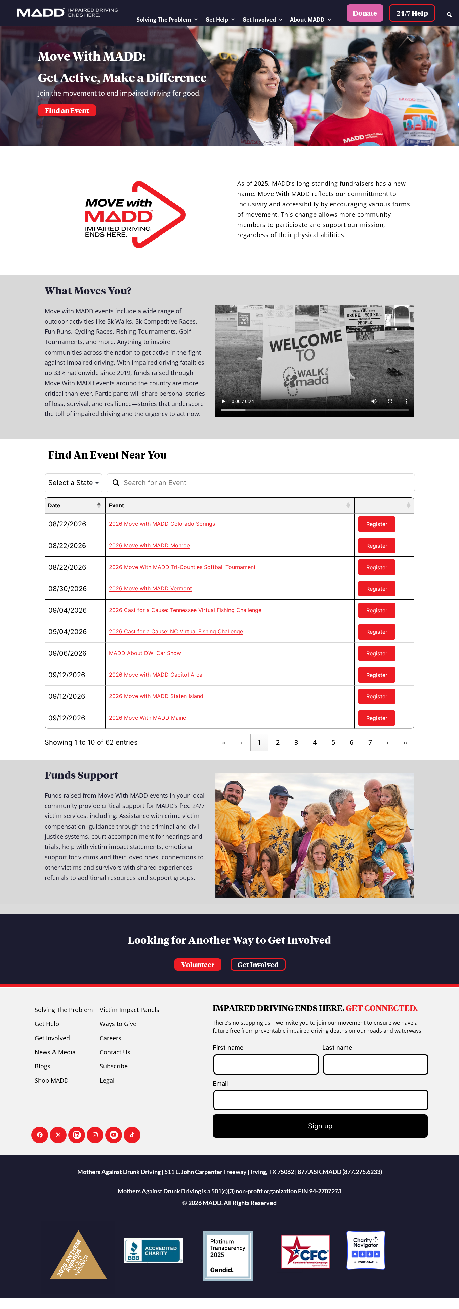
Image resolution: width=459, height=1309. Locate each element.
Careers (110, 1038)
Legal (107, 1080)
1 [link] (259, 742)
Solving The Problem (164, 19)
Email (220, 1083)
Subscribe (114, 1066)
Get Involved (259, 19)
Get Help (216, 19)
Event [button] (116, 505)
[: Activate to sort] (384, 505)
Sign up (320, 1126)
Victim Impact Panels (129, 1010)
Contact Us (115, 1052)
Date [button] (54, 505)
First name (228, 1047)
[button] (197, 964)
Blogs (42, 1066)
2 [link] (278, 742)
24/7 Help (412, 13)
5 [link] (333, 742)
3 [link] (296, 742)
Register (376, 524)
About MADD (307, 19)
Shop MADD (52, 1080)
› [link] (388, 742)
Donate (365, 13)
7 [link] (370, 742)
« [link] (224, 742)
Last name (337, 1047)
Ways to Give (118, 1024)
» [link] (405, 742)
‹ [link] (242, 742)
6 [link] (351, 742)
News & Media (55, 1052)
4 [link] (315, 742)
